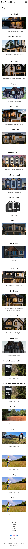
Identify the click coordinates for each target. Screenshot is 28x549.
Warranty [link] (14, 528)
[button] (26, 2)
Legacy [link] (14, 526)
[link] (9, 2)
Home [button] (14, 522)
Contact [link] (14, 530)
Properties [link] (14, 524)
